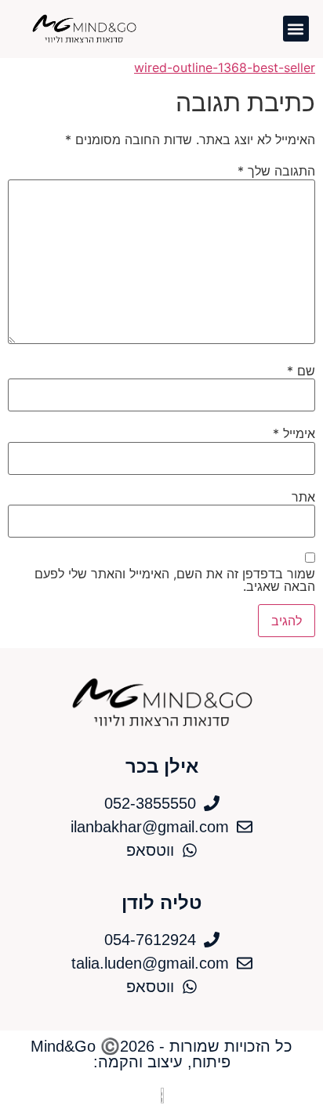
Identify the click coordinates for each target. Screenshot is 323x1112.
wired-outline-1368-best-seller (224, 67)
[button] (296, 29)
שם (301, 370)
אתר (303, 497)
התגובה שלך (276, 171)
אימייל (294, 433)
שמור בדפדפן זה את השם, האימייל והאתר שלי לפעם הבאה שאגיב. (174, 579)
